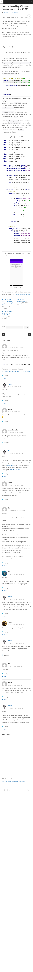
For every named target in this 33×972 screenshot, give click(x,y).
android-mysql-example (23, 294)
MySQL (26, 327)
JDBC (14, 327)
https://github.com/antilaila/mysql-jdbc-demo (16, 371)
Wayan (6, 13)
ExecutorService (15, 470)
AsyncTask (10, 465)
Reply (4, 378)
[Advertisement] (16, 839)
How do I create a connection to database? (7, 313)
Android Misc (14, 13)
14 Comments (24, 17)
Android (9, 327)
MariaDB (20, 327)
